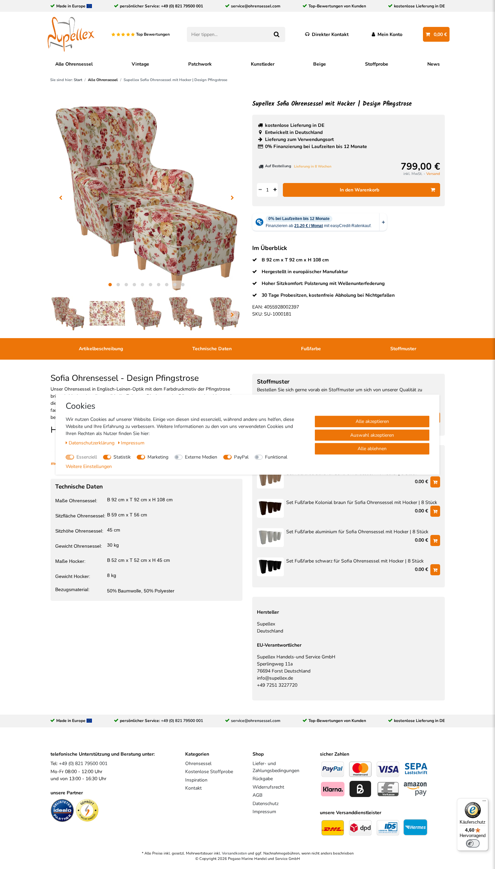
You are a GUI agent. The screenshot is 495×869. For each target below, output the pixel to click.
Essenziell (86, 457)
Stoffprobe (376, 64)
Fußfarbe (311, 349)
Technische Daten (212, 349)
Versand (433, 173)
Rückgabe (263, 778)
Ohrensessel (198, 763)
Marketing (157, 457)
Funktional (276, 457)
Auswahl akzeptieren (372, 435)
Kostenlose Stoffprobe (209, 771)
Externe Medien (201, 457)
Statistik (122, 457)
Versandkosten (234, 853)
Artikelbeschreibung (101, 349)
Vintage (140, 64)
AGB (257, 795)
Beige (319, 64)
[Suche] (276, 34)
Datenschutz (265, 803)
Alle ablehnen (372, 448)
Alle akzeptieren (372, 421)
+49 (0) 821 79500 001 (182, 6)
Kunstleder (262, 64)
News (433, 64)
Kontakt (193, 788)
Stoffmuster (403, 349)
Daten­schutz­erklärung (92, 442)
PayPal (241, 457)
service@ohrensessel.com (255, 6)
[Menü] (484, 802)
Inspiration (196, 780)
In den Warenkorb (359, 190)
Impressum (264, 811)
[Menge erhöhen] (275, 190)
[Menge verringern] (260, 190)
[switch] (473, 843)
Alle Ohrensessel (74, 64)
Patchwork (200, 64)
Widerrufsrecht (268, 787)
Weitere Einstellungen (89, 466)
